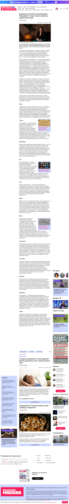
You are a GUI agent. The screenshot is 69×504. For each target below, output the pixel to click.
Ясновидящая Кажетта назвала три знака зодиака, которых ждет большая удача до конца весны (44, 222)
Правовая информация (30, 489)
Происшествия (4, 412)
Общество (4, 424)
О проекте (60, 428)
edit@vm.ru (34, 494)
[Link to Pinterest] (21, 464)
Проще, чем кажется (59, 316)
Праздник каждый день (7, 430)
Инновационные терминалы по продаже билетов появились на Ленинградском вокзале (8, 398)
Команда (60, 487)
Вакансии (56, 487)
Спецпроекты (32, 8)
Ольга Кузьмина (59, 384)
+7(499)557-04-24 (64, 493)
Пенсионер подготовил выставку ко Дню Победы (62, 423)
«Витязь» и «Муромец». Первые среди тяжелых (62, 417)
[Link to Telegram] (13, 464)
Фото (23, 8)
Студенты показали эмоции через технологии (62, 412)
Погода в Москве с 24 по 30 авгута (60, 283)
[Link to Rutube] (18, 464)
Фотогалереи (39, 462)
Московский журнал (31, 6)
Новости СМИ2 (22, 356)
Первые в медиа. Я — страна (38, 9)
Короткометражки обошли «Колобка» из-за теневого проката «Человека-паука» (7, 421)
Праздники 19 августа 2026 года (9, 433)
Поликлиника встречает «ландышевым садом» (58, 407)
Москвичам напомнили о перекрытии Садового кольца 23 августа (8, 387)
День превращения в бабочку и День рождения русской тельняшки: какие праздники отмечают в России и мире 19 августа (9, 442)
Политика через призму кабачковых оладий (60, 386)
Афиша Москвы (28, 9)
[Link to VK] (4, 464)
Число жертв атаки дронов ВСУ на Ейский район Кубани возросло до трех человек (9, 416)
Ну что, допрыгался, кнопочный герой (60, 371)
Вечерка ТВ (20, 6)
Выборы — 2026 (48, 9)
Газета (25, 6)
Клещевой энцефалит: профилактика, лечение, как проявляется (60, 318)
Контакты (65, 487)
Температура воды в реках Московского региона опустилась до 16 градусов (8, 393)
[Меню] (67, 9)
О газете (28, 487)
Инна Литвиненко (59, 374)
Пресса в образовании (42, 6)
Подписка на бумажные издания (40, 487)
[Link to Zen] (9, 464)
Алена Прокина (22, 20)
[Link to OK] (6, 464)
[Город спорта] (57, 8)
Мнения (56, 366)
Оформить (37, 478)
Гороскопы (31, 351)
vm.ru (61, 492)
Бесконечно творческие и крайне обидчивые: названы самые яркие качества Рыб (44, 165)
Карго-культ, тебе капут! (60, 375)
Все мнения (60, 390)
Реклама (32, 487)
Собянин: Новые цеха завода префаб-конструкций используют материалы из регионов (8, 381)
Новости (19, 8)
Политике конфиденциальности (50, 502)
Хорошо (65, 502)
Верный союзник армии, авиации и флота (60, 381)
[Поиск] (61, 9)
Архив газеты (50, 487)
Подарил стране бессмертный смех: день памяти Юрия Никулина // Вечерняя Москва (62, 275)
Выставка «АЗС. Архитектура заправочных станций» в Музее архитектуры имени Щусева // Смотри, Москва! (56, 275)
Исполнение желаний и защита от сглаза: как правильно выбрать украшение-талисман (44, 123)
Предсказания (23, 351)
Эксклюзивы (57, 281)
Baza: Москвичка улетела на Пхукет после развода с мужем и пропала (8, 410)
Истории (56, 270)
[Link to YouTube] (11, 464)
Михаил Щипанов (59, 368)
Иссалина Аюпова (23, 365)
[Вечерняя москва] (12, 491)
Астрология (39, 351)
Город (3, 383)
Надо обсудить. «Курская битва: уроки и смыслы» (60, 304)
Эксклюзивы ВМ (21, 9)
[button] (3, 433)
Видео (27, 8)
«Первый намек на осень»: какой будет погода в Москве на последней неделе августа (8, 404)
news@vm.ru (51, 494)
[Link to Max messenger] (2, 464)
